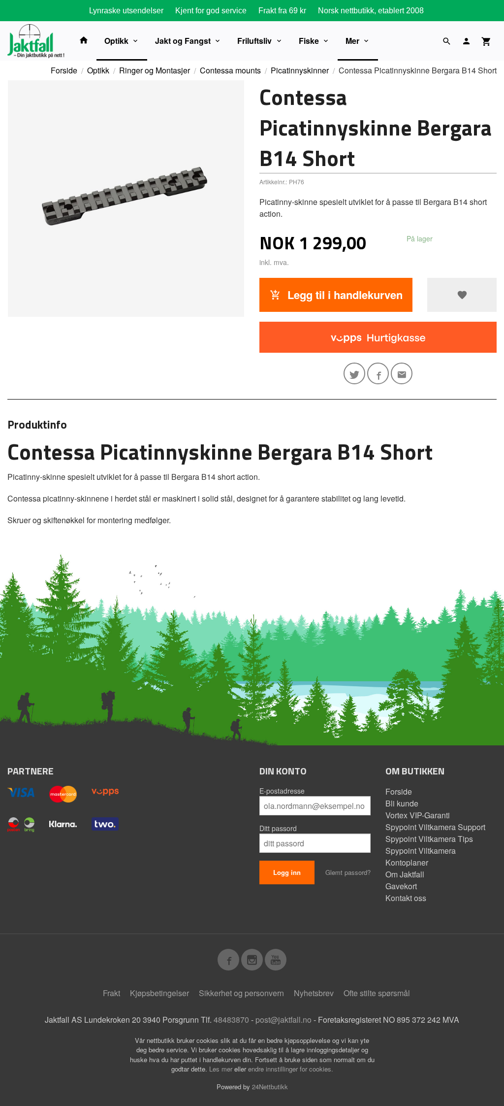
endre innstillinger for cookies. (290, 1068)
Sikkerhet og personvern (241, 993)
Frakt (111, 993)
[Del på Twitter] (354, 373)
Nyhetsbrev (314, 993)
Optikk (116, 40)
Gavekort (401, 886)
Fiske (309, 40)
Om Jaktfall (404, 874)
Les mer (221, 1068)
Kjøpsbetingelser (159, 993)
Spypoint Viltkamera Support (435, 827)
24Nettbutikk (270, 1086)
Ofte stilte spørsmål (377, 993)
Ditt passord (278, 828)
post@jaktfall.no (283, 1019)
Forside (64, 70)
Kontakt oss (405, 898)
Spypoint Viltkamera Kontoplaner (420, 856)
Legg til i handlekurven (343, 294)
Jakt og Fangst (183, 40)
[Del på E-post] (401, 373)
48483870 (231, 1019)
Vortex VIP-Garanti (417, 815)
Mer (352, 40)
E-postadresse (282, 791)
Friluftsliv (254, 40)
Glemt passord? (348, 872)
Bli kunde (401, 803)
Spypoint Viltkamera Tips (429, 838)
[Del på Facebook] (378, 373)
